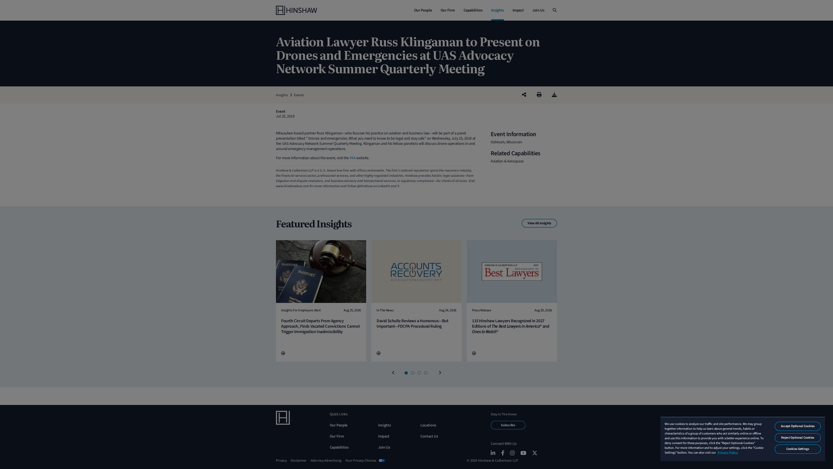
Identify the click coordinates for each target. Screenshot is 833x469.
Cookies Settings (797, 449)
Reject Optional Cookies (797, 437)
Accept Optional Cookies (798, 426)
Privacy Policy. (728, 452)
